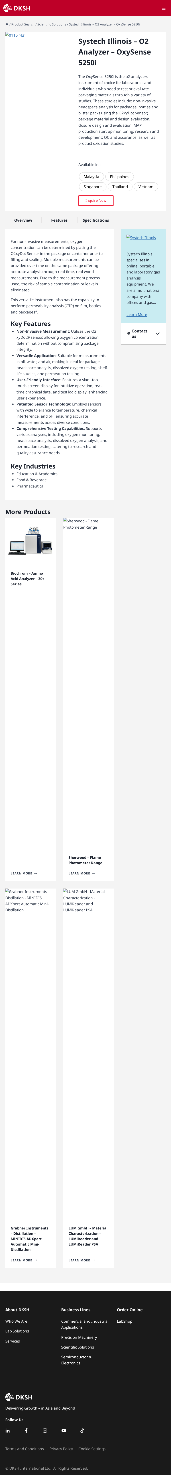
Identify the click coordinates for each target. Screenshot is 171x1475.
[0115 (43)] (35, 62)
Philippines (119, 176)
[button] (96, 200)
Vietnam (145, 186)
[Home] (6, 24)
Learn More (21, 873)
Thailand (120, 186)
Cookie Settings (92, 1448)
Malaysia (91, 176)
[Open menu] (163, 8)
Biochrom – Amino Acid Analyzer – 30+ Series (27, 578)
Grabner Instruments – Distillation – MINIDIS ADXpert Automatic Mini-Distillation (29, 1239)
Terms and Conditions (24, 1448)
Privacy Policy (61, 1448)
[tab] (36, 88)
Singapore (93, 186)
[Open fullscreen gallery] (61, 88)
